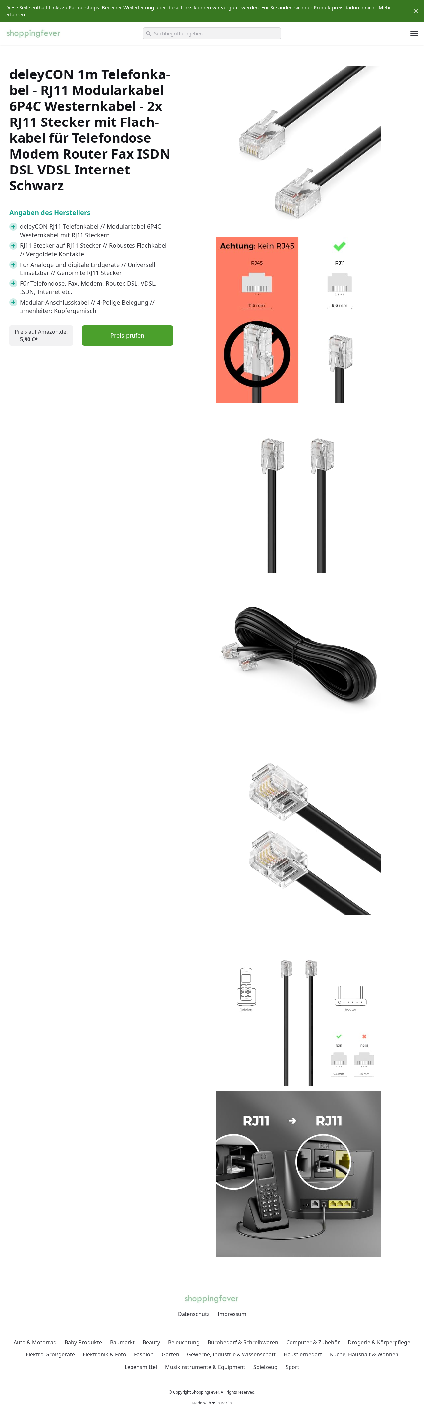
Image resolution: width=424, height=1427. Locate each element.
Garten (170, 1354)
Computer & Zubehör (313, 1342)
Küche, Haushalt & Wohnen (364, 1354)
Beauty (151, 1342)
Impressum (232, 1314)
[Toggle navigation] (414, 33)
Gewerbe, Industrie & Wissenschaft (231, 1354)
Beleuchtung (184, 1342)
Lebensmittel (141, 1367)
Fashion (144, 1354)
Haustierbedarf (303, 1354)
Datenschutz (194, 1314)
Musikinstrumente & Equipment (205, 1367)
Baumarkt (122, 1342)
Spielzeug (265, 1367)
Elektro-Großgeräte (50, 1354)
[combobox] (212, 33)
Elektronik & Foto (104, 1354)
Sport (292, 1367)
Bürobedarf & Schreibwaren (243, 1342)
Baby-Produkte (83, 1342)
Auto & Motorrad (35, 1342)
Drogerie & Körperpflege (379, 1342)
